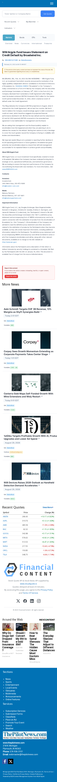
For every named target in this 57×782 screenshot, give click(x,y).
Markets (9, 37)
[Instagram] (39, 601)
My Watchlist (31, 22)
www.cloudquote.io (28, 583)
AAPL (5, 521)
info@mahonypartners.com (11, 198)
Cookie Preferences (36, 774)
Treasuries (48, 43)
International (37, 43)
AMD (5, 525)
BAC (4, 529)
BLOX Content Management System (21, 776)
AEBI (12, 325)
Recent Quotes (10, 22)
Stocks (21, 37)
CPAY (12, 367)
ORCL (5, 550)
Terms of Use (48, 772)
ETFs (33, 37)
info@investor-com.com (10, 186)
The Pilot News (18, 772)
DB (16, 367)
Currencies (25, 43)
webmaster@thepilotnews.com (23, 754)
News (17, 43)
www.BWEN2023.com (9, 169)
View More (47, 507)
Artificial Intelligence (16, 452)
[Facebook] (25, 601)
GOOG (5, 533)
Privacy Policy (47, 590)
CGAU (13, 410)
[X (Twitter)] (18, 601)
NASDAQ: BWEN (22, 86)
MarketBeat (10, 321)
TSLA (5, 554)
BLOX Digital (40, 776)
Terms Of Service (30, 593)
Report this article (11, 276)
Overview (8, 43)
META (5, 537)
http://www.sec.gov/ (9, 242)
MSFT (5, 542)
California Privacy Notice (21, 774)
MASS (12, 499)
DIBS (12, 456)
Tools (44, 37)
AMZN (5, 516)
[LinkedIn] (32, 601)
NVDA (5, 546)
